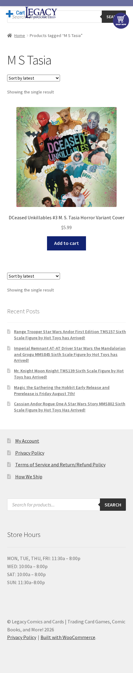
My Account (27, 441)
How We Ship (28, 476)
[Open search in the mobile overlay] (66, 16)
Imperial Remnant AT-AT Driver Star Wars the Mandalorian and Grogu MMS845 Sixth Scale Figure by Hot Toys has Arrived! (70, 354)
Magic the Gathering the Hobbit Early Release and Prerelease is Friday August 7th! (61, 390)
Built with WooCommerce (68, 637)
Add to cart (66, 243)
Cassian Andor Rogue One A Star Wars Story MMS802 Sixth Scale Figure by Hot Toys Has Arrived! (69, 407)
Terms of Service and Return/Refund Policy (60, 464)
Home (19, 35)
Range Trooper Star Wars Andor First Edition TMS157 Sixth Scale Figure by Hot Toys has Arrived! (70, 335)
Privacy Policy (29, 453)
